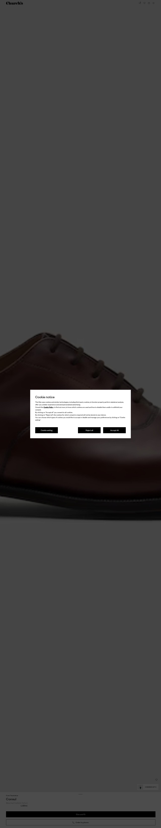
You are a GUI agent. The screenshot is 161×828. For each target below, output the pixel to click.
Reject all (89, 430)
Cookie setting (46, 430)
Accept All (114, 430)
